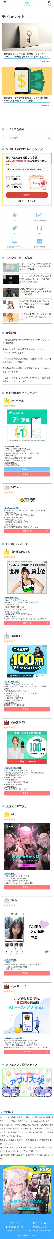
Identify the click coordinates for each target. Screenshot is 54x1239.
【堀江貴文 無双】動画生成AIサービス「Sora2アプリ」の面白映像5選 (26, 341)
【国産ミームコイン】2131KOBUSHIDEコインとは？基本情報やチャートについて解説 (26, 379)
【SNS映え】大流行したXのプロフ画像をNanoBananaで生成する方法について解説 (27, 360)
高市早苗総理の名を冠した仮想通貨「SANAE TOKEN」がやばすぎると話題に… (26, 370)
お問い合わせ (40, 1227)
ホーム (16, 1223)
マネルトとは (40, 1223)
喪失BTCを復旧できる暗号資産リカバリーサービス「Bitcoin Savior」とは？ (24, 351)
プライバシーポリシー (40, 1231)
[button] (49, 137)
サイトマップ (15, 1231)
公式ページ (27, 474)
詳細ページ (27, 469)
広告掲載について (15, 1227)
